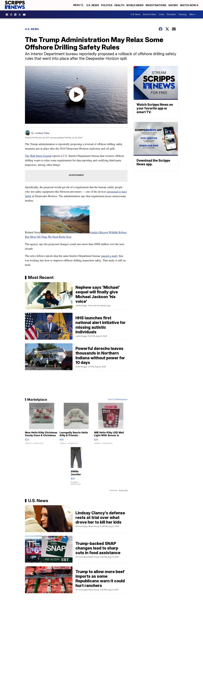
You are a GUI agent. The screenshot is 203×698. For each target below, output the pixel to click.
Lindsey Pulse (42, 133)
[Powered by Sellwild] (123, 490)
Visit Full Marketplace (118, 399)
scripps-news (16, 14)
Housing (182, 14)
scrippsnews (8, 14)
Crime (161, 14)
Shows (173, 5)
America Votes (149, 14)
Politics (106, 5)
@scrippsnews (25, 14)
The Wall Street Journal (38, 156)
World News (135, 5)
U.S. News (92, 5)
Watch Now (188, 5)
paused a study (109, 256)
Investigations (156, 5)
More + (193, 14)
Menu (77, 5)
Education (171, 14)
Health (119, 5)
